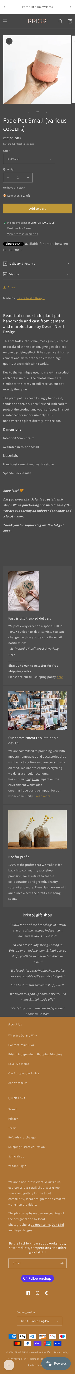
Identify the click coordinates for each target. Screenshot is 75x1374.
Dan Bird (58, 1224)
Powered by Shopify (39, 1352)
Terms (12, 1128)
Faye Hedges (23, 1230)
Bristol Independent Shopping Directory (35, 1054)
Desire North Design (30, 298)
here (60, 677)
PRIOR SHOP (21, 1352)
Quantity (8, 169)
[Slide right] (46, 111)
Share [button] (12, 287)
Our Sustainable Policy (23, 1073)
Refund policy (61, 1352)
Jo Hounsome (40, 1224)
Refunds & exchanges (22, 1137)
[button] (5, 21)
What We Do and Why (22, 1035)
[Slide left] (28, 111)
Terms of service (38, 1358)
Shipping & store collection (26, 1147)
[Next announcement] (70, 7)
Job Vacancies (17, 1083)
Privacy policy (18, 1358)
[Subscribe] (61, 1263)
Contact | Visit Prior (21, 1045)
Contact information (39, 1365)
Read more (42, 796)
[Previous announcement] (4, 7)
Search (13, 1109)
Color (6, 151)
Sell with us (16, 1156)
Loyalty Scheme (18, 1064)
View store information (22, 234)
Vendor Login (17, 1166)
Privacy (13, 1118)
